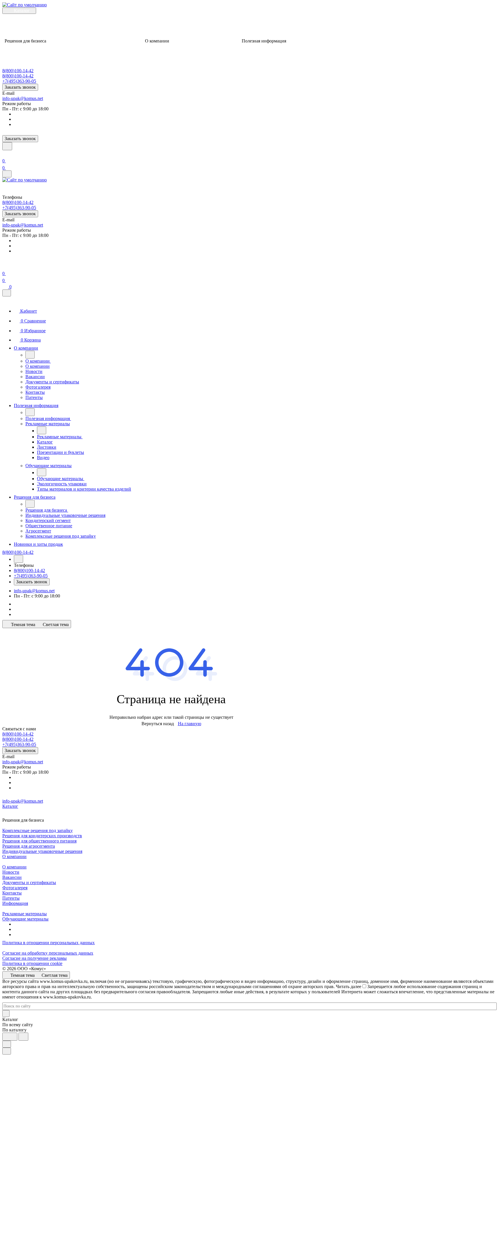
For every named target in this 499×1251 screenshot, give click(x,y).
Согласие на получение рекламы (34, 958)
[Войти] (5, 153)
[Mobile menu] (7, 173)
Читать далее (348, 986)
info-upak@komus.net (22, 98)
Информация (15, 903)
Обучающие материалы (25, 918)
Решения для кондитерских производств (42, 835)
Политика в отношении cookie (32, 963)
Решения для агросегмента (28, 846)
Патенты (11, 898)
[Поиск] (7, 146)
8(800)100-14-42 (17, 70)
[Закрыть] (6, 292)
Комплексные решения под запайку (37, 830)
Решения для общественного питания (39, 840)
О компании (14, 856)
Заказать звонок (20, 87)
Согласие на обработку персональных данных (47, 953)
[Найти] (23, 1037)
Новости (10, 872)
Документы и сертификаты (29, 882)
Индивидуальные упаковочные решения (42, 851)
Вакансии (12, 877)
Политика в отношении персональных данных (48, 942)
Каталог (10, 806)
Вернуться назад (157, 723)
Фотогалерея (14, 887)
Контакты (12, 892)
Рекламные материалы (24, 913)
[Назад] (30, 355)
